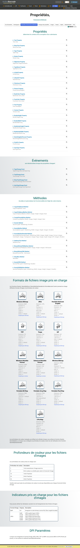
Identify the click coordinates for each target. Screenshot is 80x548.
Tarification (23, 6)
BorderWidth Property (19, 121)
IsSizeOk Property (18, 78)
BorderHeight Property (20, 116)
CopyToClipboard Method (20, 207)
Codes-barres (63, 6)
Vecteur (57, 24)
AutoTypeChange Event (22, 186)
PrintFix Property (18, 143)
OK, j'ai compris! (69, 546)
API (16, 6)
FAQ (74, 24)
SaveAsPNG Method (24, 263)
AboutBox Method (18, 257)
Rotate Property (18, 57)
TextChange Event (19, 175)
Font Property (17, 105)
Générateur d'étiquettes (71, 8)
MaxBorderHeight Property (21, 127)
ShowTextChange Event (22, 180)
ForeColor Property (19, 100)
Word (36, 6)
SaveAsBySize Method (33, 229)
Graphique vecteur (23, 376)
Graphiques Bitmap (23, 315)
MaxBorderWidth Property (21, 132)
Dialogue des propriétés (43, 24)
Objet (56, 6)
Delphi (61, 24)
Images (52, 24)
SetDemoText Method (19, 241)
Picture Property (18, 89)
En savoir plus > (61, 546)
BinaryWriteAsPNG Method (21, 252)
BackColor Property (19, 94)
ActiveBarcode (8, 6)
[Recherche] (62, 2)
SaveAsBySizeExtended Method (38, 235)
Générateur (43, 6)
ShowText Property (19, 46)
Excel (30, 6)
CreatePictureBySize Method (29, 218)
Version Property (18, 110)
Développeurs (17, 24)
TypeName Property (19, 67)
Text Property (17, 41)
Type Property (17, 51)
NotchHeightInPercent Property (22, 137)
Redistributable (68, 24)
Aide (71, 6)
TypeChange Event (21, 170)
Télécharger (75, 2)
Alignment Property (20, 62)
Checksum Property (19, 84)
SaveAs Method (23, 223)
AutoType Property (19, 148)
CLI (50, 6)
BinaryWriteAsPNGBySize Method (32, 246)
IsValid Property (18, 73)
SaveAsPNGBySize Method (34, 268)
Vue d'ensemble (8, 24)
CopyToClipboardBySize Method (30, 213)
